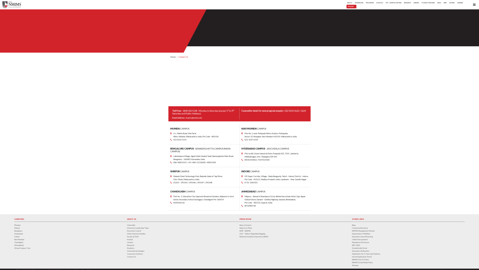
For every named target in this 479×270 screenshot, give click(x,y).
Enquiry (351, 6)
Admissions (359, 3)
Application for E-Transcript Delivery (366, 254)
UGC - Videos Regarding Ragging (252, 234)
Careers (460, 3)
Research (407, 3)
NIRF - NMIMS (245, 231)
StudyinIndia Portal (359, 248)
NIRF (445, 3)
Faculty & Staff (132, 237)
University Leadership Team (138, 228)
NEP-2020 (356, 245)
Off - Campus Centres (394, 3)
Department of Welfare (361, 234)
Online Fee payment (360, 239)
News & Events (245, 225)
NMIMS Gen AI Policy (360, 259)
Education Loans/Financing (362, 237)
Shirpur (17, 228)
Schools (379, 3)
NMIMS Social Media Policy (362, 262)
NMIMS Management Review (363, 231)
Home (173, 57)
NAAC (439, 3)
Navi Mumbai (19, 239)
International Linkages (135, 251)
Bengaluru (18, 231)
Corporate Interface (135, 254)
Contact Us (183, 57)
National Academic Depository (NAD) (254, 237)
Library (416, 3)
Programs (370, 3)
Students (130, 248)
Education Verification (360, 251)
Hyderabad (18, 234)
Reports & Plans (246, 228)
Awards (130, 239)
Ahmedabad (19, 245)
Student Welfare (428, 3)
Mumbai (17, 225)
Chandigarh (18, 242)
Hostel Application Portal (362, 257)
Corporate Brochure (360, 228)
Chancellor (131, 225)
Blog (354, 225)
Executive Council (134, 231)
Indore (17, 237)
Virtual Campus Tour (22, 248)
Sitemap (355, 265)
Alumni (452, 3)
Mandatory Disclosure (360, 242)
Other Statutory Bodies (136, 234)
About (349, 3)
